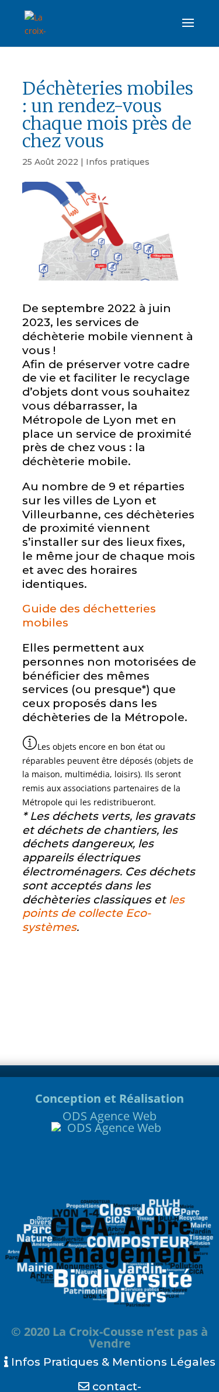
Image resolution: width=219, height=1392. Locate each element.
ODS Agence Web (109, 1116)
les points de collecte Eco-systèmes (103, 913)
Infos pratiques (118, 162)
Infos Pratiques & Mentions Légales (111, 1362)
